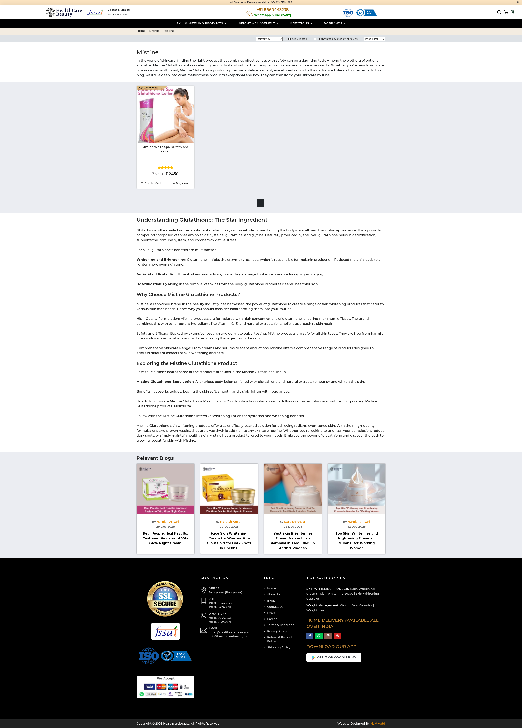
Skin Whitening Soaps (336, 593)
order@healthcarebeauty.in (229, 632)
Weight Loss (315, 610)
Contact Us (275, 607)
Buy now (182, 183)
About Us (274, 594)
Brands (154, 31)
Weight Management (257, 23)
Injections (300, 23)
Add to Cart (152, 183)
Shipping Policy (278, 647)
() (511, 11)
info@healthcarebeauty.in (228, 636)
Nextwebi (377, 723)
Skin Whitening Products (200, 23)
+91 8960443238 (220, 603)
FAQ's (271, 613)
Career (272, 619)
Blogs (271, 600)
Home (141, 31)
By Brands (333, 23)
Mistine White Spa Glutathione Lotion (165, 148)
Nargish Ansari (168, 522)
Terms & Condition (280, 625)
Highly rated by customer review (338, 38)
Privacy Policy (277, 631)
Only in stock (300, 38)
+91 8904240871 (220, 607)
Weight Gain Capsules (356, 605)
